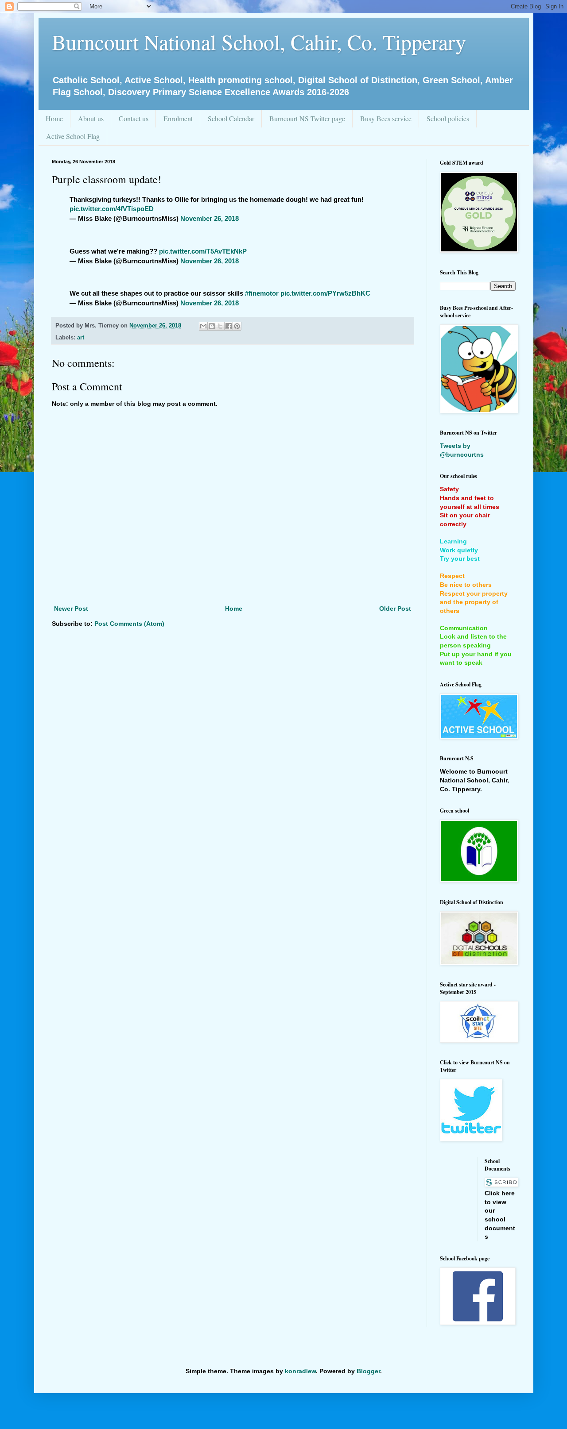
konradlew (300, 1371)
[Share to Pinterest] (237, 326)
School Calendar (231, 118)
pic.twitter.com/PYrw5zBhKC (325, 293)
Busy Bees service (386, 118)
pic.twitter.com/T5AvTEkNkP (203, 251)
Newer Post (71, 608)
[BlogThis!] (211, 326)
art (80, 338)
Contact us (133, 118)
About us (91, 118)
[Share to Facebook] (228, 326)
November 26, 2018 (209, 218)
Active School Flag (73, 136)
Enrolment (178, 118)
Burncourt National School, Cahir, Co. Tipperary (259, 41)
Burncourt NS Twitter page (307, 118)
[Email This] (203, 326)
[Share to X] (220, 326)
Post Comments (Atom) (129, 623)
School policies (448, 118)
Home (54, 118)
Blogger (368, 1371)
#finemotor (262, 293)
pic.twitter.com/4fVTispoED (112, 208)
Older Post (395, 608)
